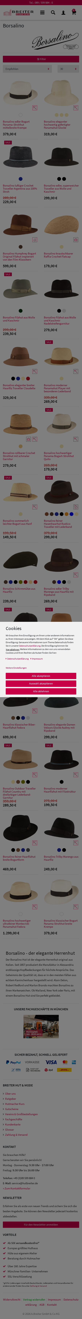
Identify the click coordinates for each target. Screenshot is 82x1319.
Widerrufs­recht (11, 1299)
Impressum (54, 1299)
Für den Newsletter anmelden (41, 1224)
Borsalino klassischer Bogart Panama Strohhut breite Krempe (61, 923)
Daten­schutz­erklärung (18, 658)
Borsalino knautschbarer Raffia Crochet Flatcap (58, 255)
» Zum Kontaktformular (16, 1188)
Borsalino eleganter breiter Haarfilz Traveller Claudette (19, 387)
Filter (42, 59)
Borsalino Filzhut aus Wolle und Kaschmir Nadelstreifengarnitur (60, 320)
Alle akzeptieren (41, 675)
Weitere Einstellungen (16, 667)
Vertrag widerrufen (34, 1299)
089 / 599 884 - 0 (44, 2)
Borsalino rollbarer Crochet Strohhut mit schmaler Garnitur (19, 456)
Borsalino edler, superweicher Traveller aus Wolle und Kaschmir (61, 188)
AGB (41, 1304)
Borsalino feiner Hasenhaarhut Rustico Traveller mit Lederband (58, 524)
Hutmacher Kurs (14, 1104)
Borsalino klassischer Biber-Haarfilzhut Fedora (19, 726)
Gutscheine (11, 1109)
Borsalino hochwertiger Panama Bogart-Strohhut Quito (59, 456)
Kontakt (52, 1304)
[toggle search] (52, 12)
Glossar (9, 1129)
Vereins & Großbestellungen (21, 1114)
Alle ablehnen (41, 691)
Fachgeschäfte (13, 1119)
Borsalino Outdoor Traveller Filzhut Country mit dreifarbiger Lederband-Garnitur (19, 793)
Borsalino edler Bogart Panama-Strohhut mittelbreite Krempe (16, 124)
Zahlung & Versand (16, 1134)
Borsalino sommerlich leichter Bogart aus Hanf (17, 522)
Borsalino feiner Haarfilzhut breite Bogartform (19, 858)
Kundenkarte (12, 1124)
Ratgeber (10, 1098)
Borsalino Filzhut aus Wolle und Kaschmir (19, 319)
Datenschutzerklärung (29, 645)
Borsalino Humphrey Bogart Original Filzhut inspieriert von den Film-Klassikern (19, 256)
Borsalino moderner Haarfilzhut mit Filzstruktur (60, 790)
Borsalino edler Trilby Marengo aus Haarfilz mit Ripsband (59, 592)
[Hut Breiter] (18, 12)
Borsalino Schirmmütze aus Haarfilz (19, 590)
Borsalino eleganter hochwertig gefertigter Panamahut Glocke (57, 124)
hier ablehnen (12, 649)
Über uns (10, 1093)
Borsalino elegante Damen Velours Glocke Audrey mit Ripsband (59, 727)
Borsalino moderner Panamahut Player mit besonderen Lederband (57, 388)
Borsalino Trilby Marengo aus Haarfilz (61, 858)
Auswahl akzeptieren (41, 683)
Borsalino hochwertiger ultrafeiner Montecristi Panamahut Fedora (17, 923)
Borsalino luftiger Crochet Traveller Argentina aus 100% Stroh (20, 188)
